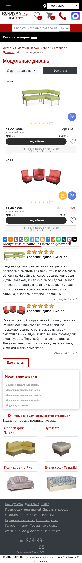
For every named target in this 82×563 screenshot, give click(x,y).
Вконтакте (53, 531)
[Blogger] (42, 239)
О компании (14, 515)
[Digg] (74, 239)
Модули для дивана (17, 405)
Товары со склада (43, 525)
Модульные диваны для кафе (23, 400)
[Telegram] (32, 239)
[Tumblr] (16, 239)
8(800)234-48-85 (62, 16)
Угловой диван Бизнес (47, 257)
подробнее (36, 141)
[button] (20, 37)
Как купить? (14, 504)
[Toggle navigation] (8, 5)
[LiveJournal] (64, 239)
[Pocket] (69, 239)
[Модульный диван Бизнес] (41, 98)
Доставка (32, 504)
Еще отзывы (16, 362)
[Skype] (37, 239)
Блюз (9, 159)
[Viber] (21, 239)
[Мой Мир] (48, 239)
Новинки (47, 515)
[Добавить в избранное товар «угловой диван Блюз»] (73, 220)
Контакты (32, 515)
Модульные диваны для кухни (23, 389)
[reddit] (53, 239)
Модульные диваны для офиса (23, 395)
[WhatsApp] (26, 239)
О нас (45, 504)
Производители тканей (23, 509)
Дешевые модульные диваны (22, 384)
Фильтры (60, 71)
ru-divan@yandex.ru (28, 531)
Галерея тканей (17, 525)
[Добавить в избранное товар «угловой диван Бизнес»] (73, 141)
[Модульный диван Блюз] (41, 176)
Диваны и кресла (56, 509)
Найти (65, 28)
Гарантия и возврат (20, 520)
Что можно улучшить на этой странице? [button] (41, 416)
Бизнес (10, 81)
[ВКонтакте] (5, 239)
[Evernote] (58, 239)
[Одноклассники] (10, 239)
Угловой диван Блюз (45, 311)
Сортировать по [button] (20, 71)
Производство (47, 520)
